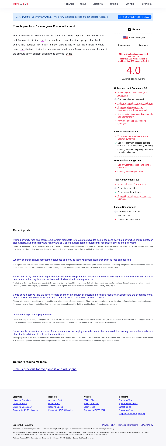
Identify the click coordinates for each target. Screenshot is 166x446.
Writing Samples (91, 404)
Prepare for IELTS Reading (60, 410)
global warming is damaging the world (32, 314)
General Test (54, 404)
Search (70, 4)
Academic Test (55, 400)
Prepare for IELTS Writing (95, 410)
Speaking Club (126, 410)
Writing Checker (91, 400)
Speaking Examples (128, 404)
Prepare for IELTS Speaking (132, 414)
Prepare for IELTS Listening (25, 410)
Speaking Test (125, 400)
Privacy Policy (108, 425)
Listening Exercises (22, 400)
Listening (98, 4)
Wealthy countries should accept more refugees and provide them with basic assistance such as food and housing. (72, 260)
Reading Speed (55, 407)
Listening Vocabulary (22, 407)
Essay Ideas (89, 407)
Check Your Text (135, 17)
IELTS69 (20, 4)
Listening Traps (20, 404)
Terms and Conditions (128, 425)
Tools (83, 4)
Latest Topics (125, 407)
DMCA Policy (147, 425)
